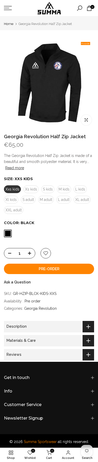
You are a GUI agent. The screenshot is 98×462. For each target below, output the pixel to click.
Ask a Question (17, 282)
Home (8, 24)
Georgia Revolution (40, 308)
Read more (14, 168)
